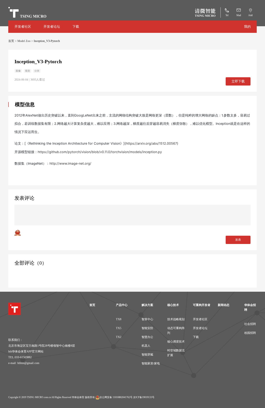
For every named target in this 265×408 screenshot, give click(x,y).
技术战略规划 (176, 319)
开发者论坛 (51, 26)
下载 (75, 26)
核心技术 (173, 305)
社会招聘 (250, 324)
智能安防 (147, 328)
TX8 (118, 319)
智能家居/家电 (151, 363)
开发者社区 (22, 26)
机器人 (146, 345)
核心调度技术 (176, 341)
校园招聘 (250, 332)
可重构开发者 (201, 305)
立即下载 (238, 81)
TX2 (118, 337)
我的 (247, 26)
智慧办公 (147, 337)
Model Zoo (24, 41)
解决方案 (147, 305)
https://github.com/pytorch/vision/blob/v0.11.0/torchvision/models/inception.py (100, 152)
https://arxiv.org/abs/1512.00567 (151, 143)
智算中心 (147, 319)
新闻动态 (223, 305)
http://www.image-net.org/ (70, 163)
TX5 (118, 328)
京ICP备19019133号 (143, 397)
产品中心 (122, 305)
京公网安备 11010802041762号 (116, 397)
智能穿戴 (147, 354)
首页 (11, 41)
